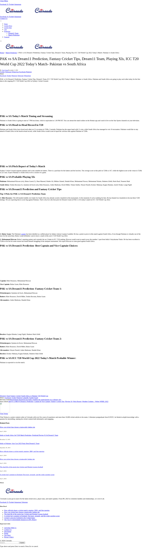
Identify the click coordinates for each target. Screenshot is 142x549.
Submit (22, 543)
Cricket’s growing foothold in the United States (19, 518)
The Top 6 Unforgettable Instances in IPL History (20, 520)
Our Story (7, 535)
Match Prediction (14, 35)
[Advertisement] (62, 98)
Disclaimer (7, 531)
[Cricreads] (29, 15)
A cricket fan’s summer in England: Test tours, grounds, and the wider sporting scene (27, 474)
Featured (6, 37)
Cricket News (8, 26)
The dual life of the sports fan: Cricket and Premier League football (21, 467)
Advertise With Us (10, 528)
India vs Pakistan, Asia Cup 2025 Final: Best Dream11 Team (19, 443)
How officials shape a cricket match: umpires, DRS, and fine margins (22, 451)
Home (6, 24)
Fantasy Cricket (15, 396)
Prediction (7, 31)
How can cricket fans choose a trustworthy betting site (17, 427)
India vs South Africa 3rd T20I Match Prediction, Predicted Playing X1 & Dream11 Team (29, 435)
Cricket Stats (8, 28)
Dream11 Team (13, 33)
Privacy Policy (9, 537)
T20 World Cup (43, 396)
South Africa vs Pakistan (29, 396)
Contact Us (3, 18)
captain (23, 234)
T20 (5, 29)
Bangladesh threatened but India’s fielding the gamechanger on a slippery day (35, 399)
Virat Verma (5, 70)
